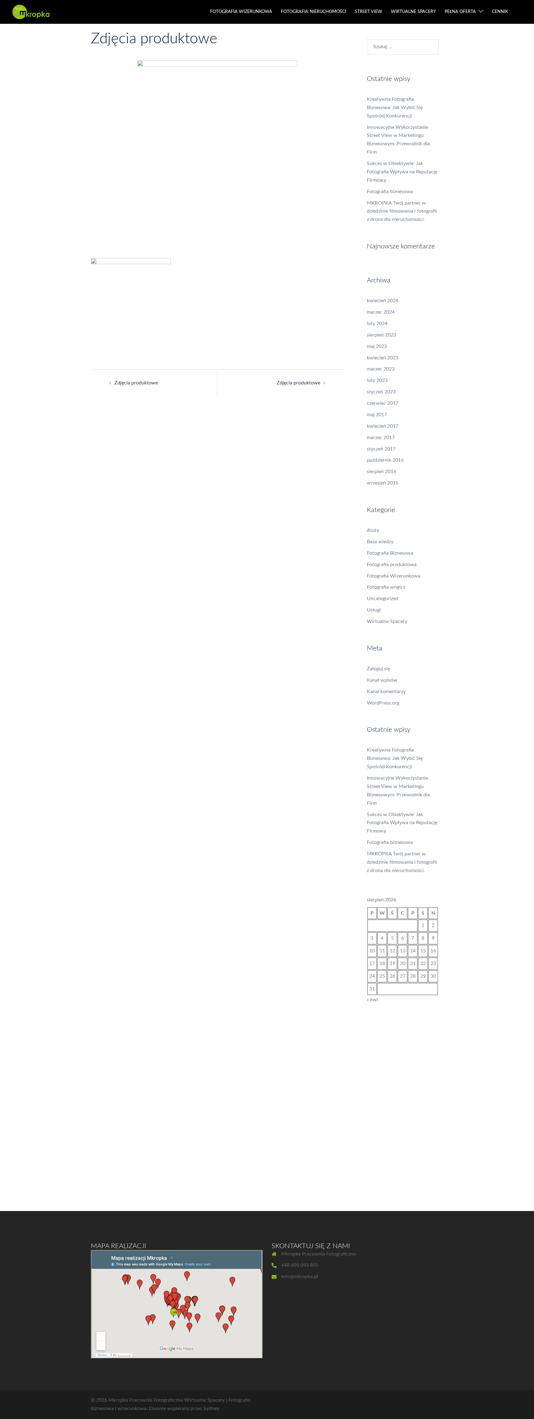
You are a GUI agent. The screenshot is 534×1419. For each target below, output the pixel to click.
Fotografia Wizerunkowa (393, 576)
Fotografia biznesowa (390, 191)
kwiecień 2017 (382, 426)
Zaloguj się (378, 668)
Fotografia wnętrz (386, 587)
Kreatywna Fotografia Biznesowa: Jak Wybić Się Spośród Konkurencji (395, 107)
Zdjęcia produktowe (136, 382)
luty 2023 (377, 380)
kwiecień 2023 (382, 357)
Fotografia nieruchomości (313, 12)
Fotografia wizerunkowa (241, 12)
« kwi (372, 999)
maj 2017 (377, 414)
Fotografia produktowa (392, 564)
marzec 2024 (381, 312)
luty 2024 (377, 323)
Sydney (211, 1408)
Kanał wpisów (382, 680)
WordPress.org (383, 703)
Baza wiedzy (380, 541)
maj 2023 (377, 346)
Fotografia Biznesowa (390, 553)
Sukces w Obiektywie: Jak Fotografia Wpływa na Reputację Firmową (402, 172)
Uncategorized (382, 598)
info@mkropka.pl (299, 1276)
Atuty (373, 530)
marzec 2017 (381, 437)
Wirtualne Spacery (387, 621)
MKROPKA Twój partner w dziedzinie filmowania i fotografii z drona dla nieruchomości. (402, 211)
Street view (368, 12)
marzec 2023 (381, 368)
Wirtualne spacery (413, 12)
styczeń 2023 (381, 391)
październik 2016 (385, 460)
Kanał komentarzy (386, 691)
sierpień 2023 (381, 335)
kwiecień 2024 (382, 300)
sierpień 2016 (381, 471)
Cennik (500, 12)
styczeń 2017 (381, 449)
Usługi (374, 610)
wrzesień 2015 (382, 483)
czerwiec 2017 (382, 403)
